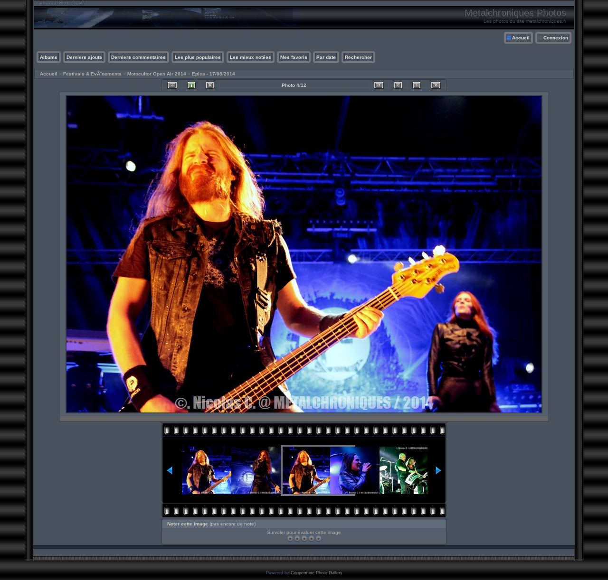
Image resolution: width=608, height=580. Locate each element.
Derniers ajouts (84, 57)
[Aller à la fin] (436, 85)
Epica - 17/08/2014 (213, 73)
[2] (297, 538)
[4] (311, 538)
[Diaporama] (210, 85)
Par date (326, 57)
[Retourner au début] (379, 85)
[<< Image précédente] (398, 85)
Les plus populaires (198, 57)
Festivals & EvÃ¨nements (92, 73)
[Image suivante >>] (417, 85)
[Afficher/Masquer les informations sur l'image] (191, 85)
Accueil (521, 37)
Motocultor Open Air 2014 (156, 73)
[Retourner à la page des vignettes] (172, 85)
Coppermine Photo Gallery (316, 573)
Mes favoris (293, 57)
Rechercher (358, 57)
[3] (304, 538)
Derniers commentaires (138, 57)
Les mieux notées (250, 57)
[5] (318, 538)
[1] (290, 538)
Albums (48, 57)
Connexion (555, 37)
